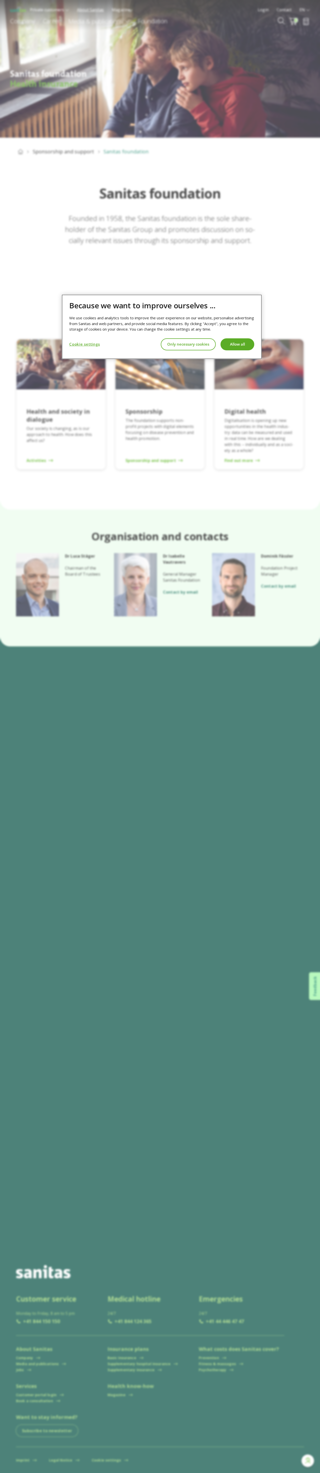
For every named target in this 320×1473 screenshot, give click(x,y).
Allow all (237, 344)
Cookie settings (84, 344)
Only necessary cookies (188, 344)
